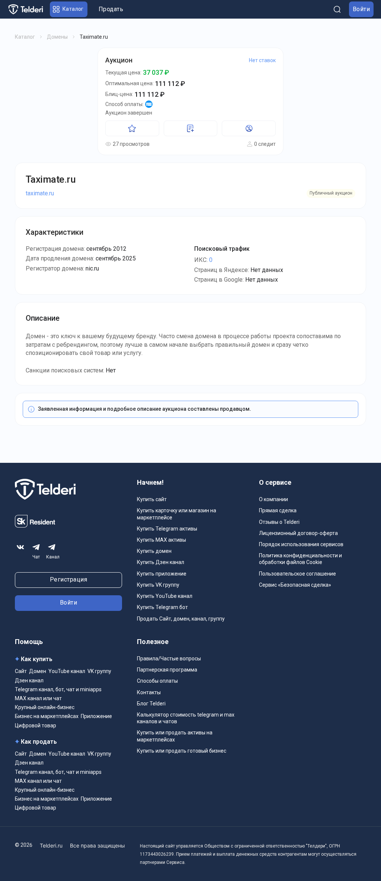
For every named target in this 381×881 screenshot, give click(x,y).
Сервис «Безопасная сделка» (295, 585)
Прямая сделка (278, 510)
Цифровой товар (35, 725)
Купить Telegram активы (167, 529)
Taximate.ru (51, 179)
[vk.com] (20, 547)
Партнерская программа (167, 670)
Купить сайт (152, 499)
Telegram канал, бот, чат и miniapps (58, 689)
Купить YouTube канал (164, 596)
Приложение (96, 716)
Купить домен (154, 551)
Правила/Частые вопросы (169, 658)
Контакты (149, 692)
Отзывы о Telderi (279, 522)
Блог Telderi (151, 704)
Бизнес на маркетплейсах (47, 716)
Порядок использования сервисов (301, 544)
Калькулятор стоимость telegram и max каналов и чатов (185, 718)
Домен (37, 671)
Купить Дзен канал (160, 562)
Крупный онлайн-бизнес (44, 707)
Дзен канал (29, 680)
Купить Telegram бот (162, 607)
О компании (273, 499)
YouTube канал (66, 671)
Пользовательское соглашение (297, 574)
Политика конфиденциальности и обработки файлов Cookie (300, 558)
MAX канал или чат (38, 698)
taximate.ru (40, 193)
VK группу (99, 671)
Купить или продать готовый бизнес (181, 751)
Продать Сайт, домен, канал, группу (181, 619)
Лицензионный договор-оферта (298, 533)
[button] (68, 9)
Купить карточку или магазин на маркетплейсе (176, 513)
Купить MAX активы (161, 540)
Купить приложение (161, 574)
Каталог (25, 37)
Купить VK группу (158, 585)
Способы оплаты (157, 681)
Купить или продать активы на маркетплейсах (174, 736)
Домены (57, 37)
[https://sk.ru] (35, 525)
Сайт (21, 671)
